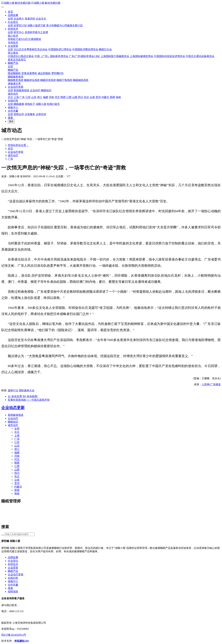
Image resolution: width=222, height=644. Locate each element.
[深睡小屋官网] (111, 3)
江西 (17, 466)
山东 (17, 445)
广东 (10, 158)
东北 (17, 476)
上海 (17, 435)
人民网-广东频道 (211, 384)
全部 (10, 18)
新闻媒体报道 (15, 415)
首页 (10, 11)
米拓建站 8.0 (21, 640)
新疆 (17, 490)
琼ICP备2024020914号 (13, 634)
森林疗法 (13, 390)
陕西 (17, 462)
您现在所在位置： (18, 145)
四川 (17, 473)
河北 (17, 459)
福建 (17, 452)
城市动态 (13, 155)
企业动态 (13, 418)
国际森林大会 (26, 390)
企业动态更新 (15, 152)
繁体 (11, 121)
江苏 (17, 442)
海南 (17, 493)
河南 (17, 456)
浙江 (17, 449)
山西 (17, 469)
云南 (17, 479)
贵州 (17, 483)
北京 (17, 432)
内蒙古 (18, 486)
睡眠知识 (13, 421)
